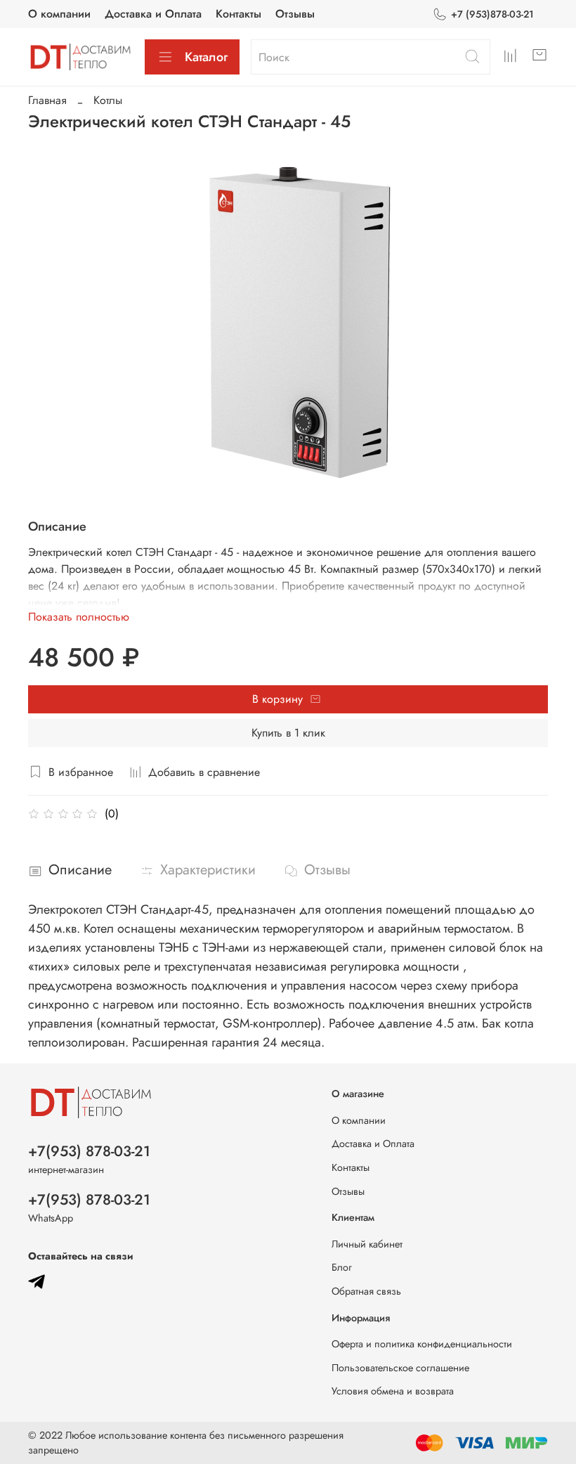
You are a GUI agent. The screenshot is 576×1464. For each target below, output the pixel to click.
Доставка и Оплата (153, 14)
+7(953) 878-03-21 (89, 1151)
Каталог (206, 57)
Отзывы (295, 14)
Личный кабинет (367, 1244)
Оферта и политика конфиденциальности (422, 1344)
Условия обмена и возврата (393, 1391)
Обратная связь (366, 1291)
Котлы (107, 100)
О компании (59, 14)
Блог (342, 1267)
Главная (47, 100)
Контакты (238, 14)
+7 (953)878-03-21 (492, 14)
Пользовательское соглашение (400, 1368)
